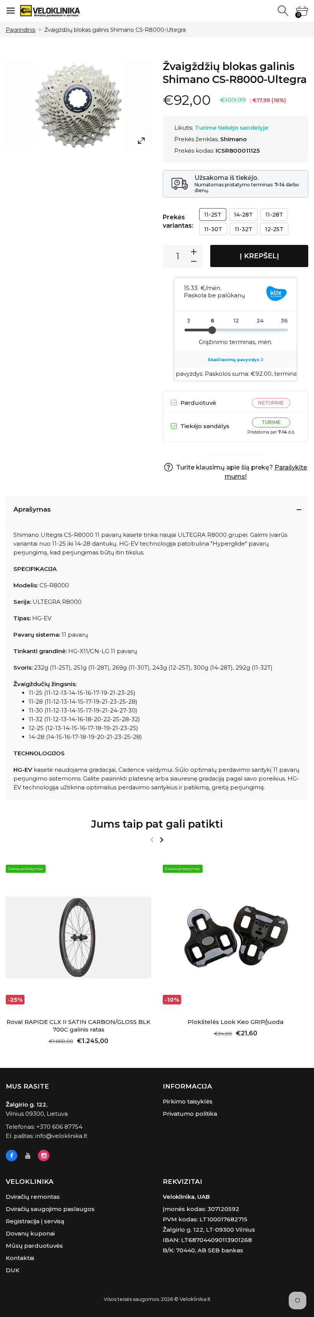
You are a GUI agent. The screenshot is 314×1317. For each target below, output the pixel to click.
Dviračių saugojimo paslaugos (50, 1209)
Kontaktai (20, 1258)
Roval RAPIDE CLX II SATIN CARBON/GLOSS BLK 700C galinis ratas (78, 1025)
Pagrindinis (20, 29)
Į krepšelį (259, 256)
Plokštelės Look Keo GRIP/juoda (235, 1021)
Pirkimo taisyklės (188, 1101)
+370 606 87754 (59, 1126)
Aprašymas (32, 509)
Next (161, 840)
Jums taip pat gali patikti (157, 824)
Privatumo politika (190, 1113)
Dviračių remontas (33, 1196)
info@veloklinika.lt (61, 1135)
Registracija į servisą (35, 1221)
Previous (152, 840)
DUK (13, 1270)
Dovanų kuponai (30, 1233)
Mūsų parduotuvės (34, 1245)
